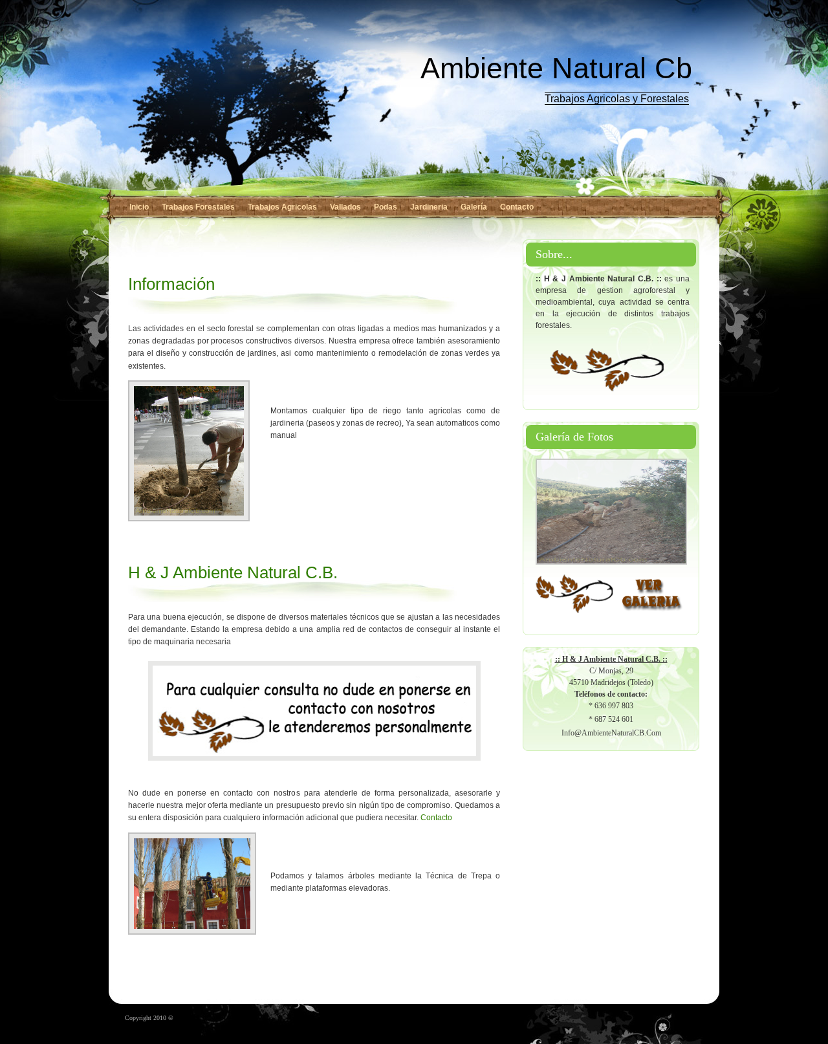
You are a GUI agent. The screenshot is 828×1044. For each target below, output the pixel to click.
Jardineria (429, 207)
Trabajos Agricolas (282, 207)
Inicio (139, 207)
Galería (474, 207)
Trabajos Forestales (198, 207)
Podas (385, 207)
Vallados (345, 207)
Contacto (517, 207)
